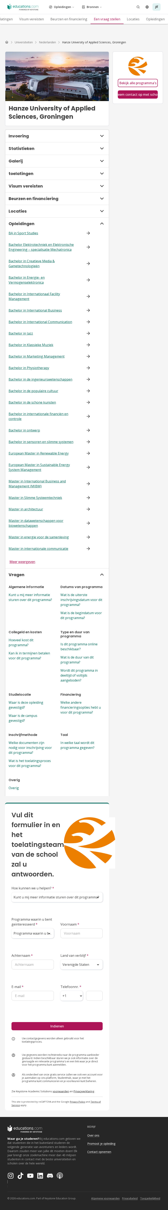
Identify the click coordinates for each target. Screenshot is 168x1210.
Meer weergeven (22, 562)
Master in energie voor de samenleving (39, 537)
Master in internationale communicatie (38, 548)
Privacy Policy (77, 1101)
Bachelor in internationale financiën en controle (38, 416)
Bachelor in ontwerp (24, 430)
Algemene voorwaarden (105, 1198)
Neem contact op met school (138, 94)
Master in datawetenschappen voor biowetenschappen (36, 523)
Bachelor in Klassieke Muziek (31, 345)
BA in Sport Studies (23, 233)
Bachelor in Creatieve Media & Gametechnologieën (32, 263)
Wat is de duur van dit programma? (77, 659)
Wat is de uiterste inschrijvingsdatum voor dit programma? (81, 600)
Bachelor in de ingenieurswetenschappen (40, 379)
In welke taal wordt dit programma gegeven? (77, 745)
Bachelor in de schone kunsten (32, 402)
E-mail (17, 986)
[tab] (31, 19)
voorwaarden (61, 1091)
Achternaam (22, 955)
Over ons (93, 1135)
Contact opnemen (99, 1152)
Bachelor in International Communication (40, 322)
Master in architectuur (26, 509)
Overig (14, 788)
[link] (94, 42)
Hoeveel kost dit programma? (21, 642)
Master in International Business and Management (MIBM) (37, 483)
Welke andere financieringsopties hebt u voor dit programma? (80, 707)
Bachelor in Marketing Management (37, 356)
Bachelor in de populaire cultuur (33, 391)
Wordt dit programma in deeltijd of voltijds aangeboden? (79, 675)
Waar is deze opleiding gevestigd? (26, 705)
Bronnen (93, 7)
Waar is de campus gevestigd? (23, 718)
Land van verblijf (74, 955)
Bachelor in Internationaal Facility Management (34, 296)
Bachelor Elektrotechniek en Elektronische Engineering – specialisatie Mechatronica (41, 247)
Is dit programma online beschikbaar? (79, 646)
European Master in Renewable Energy (39, 453)
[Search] (138, 7)
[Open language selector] (147, 7)
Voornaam (69, 924)
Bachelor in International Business (35, 310)
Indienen (57, 1026)
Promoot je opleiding (101, 1144)
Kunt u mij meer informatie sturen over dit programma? (30, 597)
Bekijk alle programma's (138, 83)
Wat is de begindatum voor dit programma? (81, 615)
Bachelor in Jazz (21, 333)
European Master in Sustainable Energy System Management (39, 467)
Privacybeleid (130, 1198)
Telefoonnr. (70, 986)
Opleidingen (62, 7)
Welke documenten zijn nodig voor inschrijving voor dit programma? (30, 747)
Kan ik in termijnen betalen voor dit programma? (29, 655)
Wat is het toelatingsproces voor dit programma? (30, 763)
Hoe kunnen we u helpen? (32, 888)
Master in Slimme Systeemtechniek (35, 497)
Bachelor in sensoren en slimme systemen (41, 442)
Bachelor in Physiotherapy (29, 368)
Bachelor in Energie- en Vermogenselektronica (27, 280)
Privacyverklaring (84, 1091)
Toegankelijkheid (150, 1198)
